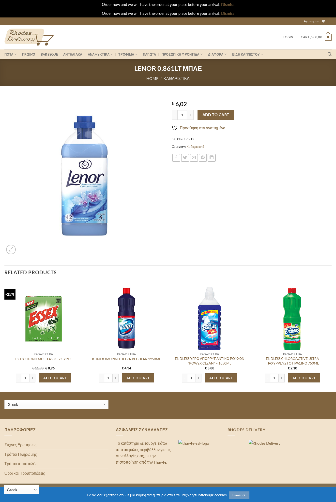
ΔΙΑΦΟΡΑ (215, 54)
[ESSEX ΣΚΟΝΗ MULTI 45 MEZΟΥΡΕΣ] (43, 318)
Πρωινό (28, 54)
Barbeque (49, 54)
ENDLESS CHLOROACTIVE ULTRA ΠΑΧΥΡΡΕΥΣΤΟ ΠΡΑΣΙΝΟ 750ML (292, 360)
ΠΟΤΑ (8, 54)
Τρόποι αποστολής (20, 463)
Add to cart (215, 114)
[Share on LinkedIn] (212, 158)
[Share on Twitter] (185, 158)
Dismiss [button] (227, 4)
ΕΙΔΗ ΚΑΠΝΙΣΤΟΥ (246, 54)
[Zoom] (11, 249)
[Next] (331, 336)
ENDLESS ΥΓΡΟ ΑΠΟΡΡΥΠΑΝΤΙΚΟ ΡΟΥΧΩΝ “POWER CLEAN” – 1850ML (209, 360)
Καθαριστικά (177, 78)
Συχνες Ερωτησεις (20, 444)
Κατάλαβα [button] (239, 495)
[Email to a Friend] (194, 158)
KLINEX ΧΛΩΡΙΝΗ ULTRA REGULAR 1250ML (126, 359)
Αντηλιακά (72, 54)
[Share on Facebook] (176, 158)
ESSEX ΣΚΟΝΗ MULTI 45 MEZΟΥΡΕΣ (43, 359)
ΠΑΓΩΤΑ (149, 54)
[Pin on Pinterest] (203, 158)
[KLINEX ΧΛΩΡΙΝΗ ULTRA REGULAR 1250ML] (126, 318)
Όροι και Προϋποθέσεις (24, 473)
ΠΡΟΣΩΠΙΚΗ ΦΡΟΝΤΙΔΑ (180, 54)
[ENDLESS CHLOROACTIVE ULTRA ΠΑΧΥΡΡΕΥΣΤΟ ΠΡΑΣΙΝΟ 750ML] (292, 320)
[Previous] (4, 336)
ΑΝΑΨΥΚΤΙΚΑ (99, 54)
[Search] (330, 54)
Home (152, 78)
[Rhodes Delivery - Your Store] (29, 37)
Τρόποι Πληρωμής (20, 454)
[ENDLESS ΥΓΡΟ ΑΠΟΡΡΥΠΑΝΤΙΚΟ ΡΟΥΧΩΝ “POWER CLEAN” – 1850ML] (209, 320)
